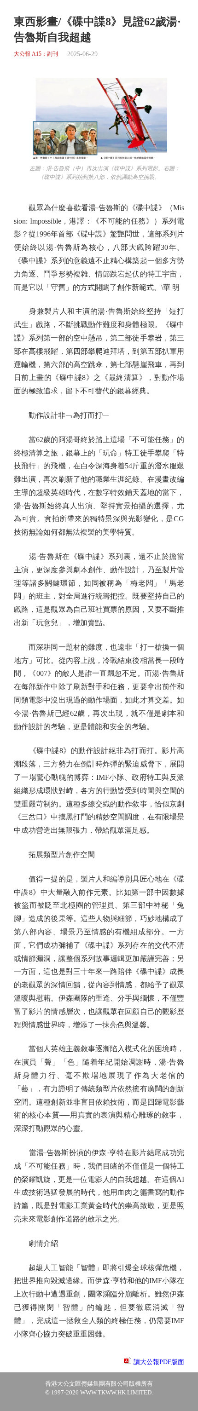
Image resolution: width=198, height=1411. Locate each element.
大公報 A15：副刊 (36, 54)
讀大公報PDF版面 (159, 1362)
